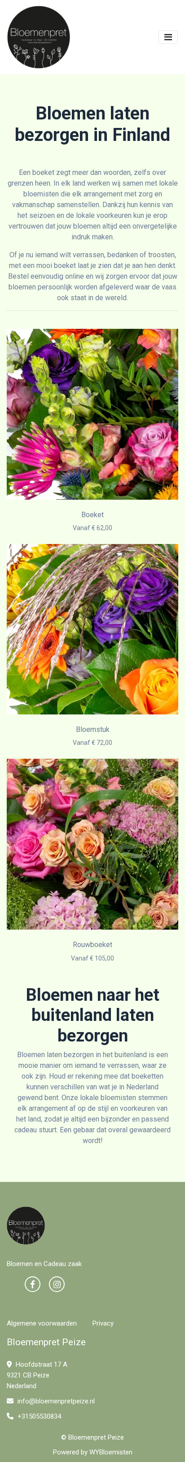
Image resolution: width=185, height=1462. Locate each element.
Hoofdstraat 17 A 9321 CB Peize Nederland (37, 1375)
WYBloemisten (110, 1452)
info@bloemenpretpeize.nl (56, 1401)
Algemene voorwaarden (42, 1323)
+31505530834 (38, 1416)
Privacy (103, 1323)
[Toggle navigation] (168, 37)
